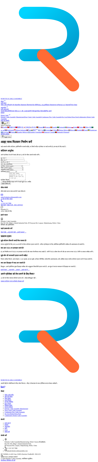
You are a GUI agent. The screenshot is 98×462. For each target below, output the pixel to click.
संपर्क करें (7, 432)
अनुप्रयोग (3, 107)
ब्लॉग (8, 120)
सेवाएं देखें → (4, 232)
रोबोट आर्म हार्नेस (5, 105)
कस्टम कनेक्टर (57, 105)
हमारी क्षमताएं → (21, 232)
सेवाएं (2, 101)
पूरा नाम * (3, 158)
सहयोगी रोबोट (31, 111)
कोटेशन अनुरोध (5, 134)
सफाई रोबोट (4, 111)
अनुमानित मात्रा (5, 170)
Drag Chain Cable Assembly (33, 117)
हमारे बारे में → (26, 270)
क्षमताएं (2, 113)
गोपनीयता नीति (5, 460)
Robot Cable (4, 115)
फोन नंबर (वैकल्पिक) (6, 164)
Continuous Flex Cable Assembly (52, 117)
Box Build (42, 105)
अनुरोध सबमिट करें (6, 183)
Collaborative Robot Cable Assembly (16, 415)
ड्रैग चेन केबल (14, 105)
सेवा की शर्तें (12, 460)
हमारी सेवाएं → (5, 270)
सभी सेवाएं (3, 103)
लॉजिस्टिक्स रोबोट (12, 111)
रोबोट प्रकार (4, 168)
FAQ (6, 430)
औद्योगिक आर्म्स (47, 111)
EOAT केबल (65, 105)
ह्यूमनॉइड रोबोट (39, 111)
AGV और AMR (22, 111)
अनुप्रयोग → (12, 270)
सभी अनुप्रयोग (5, 109)
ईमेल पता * (4, 160)
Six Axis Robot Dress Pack (70, 117)
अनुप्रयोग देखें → (12, 232)
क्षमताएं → (19, 270)
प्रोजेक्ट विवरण (5, 180)
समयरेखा (3, 171)
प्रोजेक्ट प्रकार (5, 166)
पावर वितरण (27, 105)
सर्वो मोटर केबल (73, 105)
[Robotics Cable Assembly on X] (4, 387)
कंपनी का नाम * (5, 162)
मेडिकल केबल (49, 105)
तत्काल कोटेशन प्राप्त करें (8, 281)
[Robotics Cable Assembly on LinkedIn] (2, 387)
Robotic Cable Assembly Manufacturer (12, 117)
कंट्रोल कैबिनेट (34, 105)
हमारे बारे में (4, 120)
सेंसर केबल (21, 105)
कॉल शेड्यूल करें (19, 281)
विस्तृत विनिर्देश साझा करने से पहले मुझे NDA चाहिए (17, 181)
